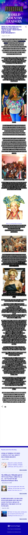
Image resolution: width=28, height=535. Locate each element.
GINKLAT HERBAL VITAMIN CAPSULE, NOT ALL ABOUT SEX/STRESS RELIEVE (10, 455)
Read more (23, 470)
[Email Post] (5, 407)
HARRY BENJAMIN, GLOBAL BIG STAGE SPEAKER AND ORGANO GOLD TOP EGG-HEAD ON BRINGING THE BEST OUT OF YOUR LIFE (12, 502)
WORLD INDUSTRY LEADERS (14, 17)
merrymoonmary (17, 528)
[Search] (26, 3)
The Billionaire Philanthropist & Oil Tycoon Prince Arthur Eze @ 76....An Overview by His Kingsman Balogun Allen (11, 477)
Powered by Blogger (15, 526)
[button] (26, 27)
